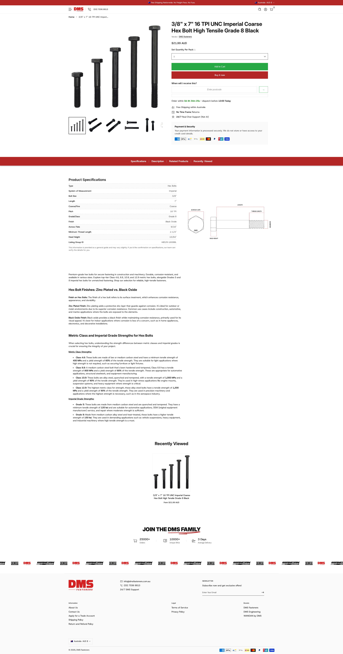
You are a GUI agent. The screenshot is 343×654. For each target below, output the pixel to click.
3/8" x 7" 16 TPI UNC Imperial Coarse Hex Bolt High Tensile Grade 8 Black (171, 497)
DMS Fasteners (185, 36)
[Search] (260, 9)
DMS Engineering (252, 611)
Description (158, 161)
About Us (73, 607)
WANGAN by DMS (253, 615)
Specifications (138, 161)
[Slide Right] (212, 3)
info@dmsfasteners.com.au (137, 581)
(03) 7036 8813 (132, 585)
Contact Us (74, 611)
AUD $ (265, 2)
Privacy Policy (178, 611)
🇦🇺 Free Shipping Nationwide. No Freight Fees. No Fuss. (171, 2)
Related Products (178, 161)
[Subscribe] (261, 592)
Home (71, 17)
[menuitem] (119, 607)
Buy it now (220, 75)
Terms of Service (180, 607)
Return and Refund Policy (81, 624)
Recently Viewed (203, 161)
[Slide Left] (131, 3)
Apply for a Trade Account (82, 615)
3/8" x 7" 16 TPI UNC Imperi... (93, 17)
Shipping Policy (76, 619)
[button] (260, 9)
